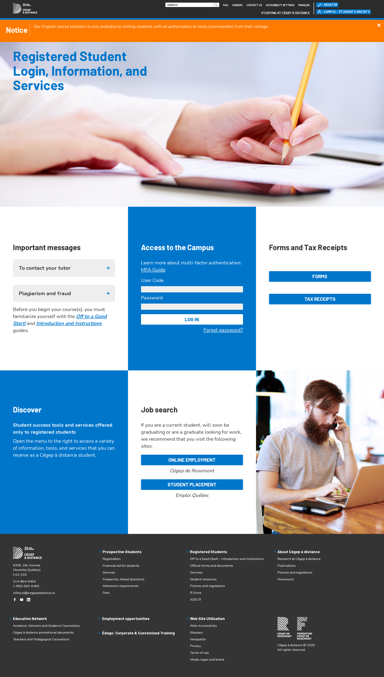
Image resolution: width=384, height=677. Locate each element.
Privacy (195, 646)
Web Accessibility (203, 625)
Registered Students (208, 551)
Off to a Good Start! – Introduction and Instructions (227, 559)
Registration (112, 559)
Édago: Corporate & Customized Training (138, 632)
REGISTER (330, 4)
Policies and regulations (207, 586)
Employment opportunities (126, 618)
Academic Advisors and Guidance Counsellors (46, 625)
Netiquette (198, 639)
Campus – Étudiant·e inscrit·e (347, 11)
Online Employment (192, 460)
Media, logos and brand (207, 659)
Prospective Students (122, 551)
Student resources (203, 579)
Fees (106, 592)
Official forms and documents (211, 565)
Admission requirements (121, 586)
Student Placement (192, 484)
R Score (195, 592)
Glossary (196, 632)
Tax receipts (320, 299)
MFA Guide (153, 269)
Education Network (30, 618)
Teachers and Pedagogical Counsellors (41, 639)
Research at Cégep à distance (299, 559)
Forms (319, 276)
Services (109, 572)
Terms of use (199, 652)
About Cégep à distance (298, 551)
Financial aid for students (121, 565)
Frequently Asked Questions (123, 579)
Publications (286, 565)
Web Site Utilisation (207, 618)
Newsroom (285, 579)
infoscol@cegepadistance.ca (34, 593)
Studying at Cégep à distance (285, 13)
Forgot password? (223, 330)
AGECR (195, 599)
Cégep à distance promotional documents (43, 632)
